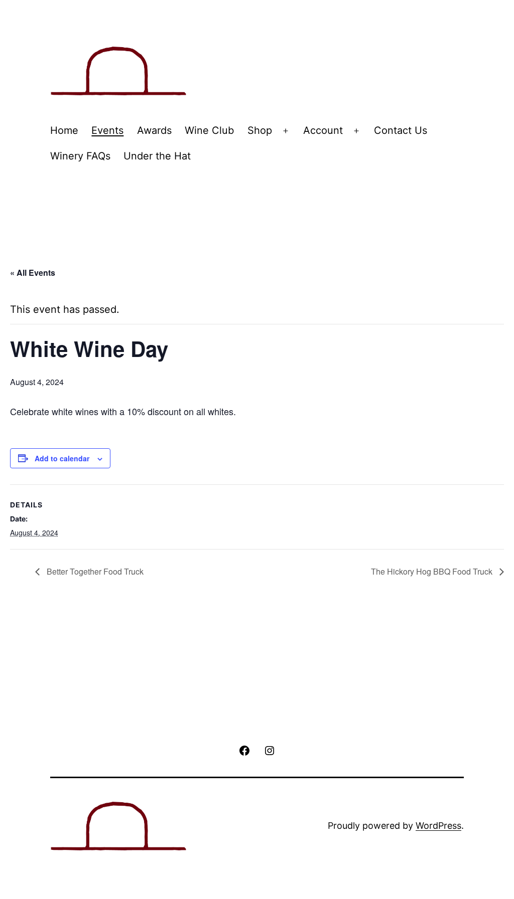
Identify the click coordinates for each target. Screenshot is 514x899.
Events (107, 130)
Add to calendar (62, 458)
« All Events (32, 272)
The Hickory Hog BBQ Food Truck (432, 571)
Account (323, 130)
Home (64, 130)
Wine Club (209, 130)
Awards (154, 130)
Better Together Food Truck (94, 571)
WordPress (438, 825)
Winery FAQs (80, 156)
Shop (259, 130)
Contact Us (400, 130)
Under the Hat (157, 156)
